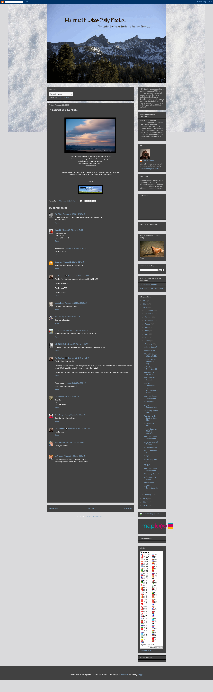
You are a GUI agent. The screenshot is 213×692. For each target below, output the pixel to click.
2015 (145, 301)
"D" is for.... (148, 465)
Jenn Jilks (58, 442)
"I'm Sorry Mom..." (151, 474)
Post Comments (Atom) (95, 516)
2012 (145, 499)
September (149, 320)
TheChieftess (60, 276)
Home (91, 508)
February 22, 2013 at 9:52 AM (78, 276)
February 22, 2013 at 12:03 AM (74, 214)
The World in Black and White (151, 288)
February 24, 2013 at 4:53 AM (73, 442)
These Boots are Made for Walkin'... (150, 431)
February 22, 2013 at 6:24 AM (73, 262)
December (149, 310)
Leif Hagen (59, 456)
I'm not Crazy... (150, 351)
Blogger (140, 675)
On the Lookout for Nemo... (150, 373)
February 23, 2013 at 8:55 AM (74, 415)
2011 (145, 502)
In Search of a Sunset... (149, 379)
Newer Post (54, 508)
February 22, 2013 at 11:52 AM (77, 330)
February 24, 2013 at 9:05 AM (74, 456)
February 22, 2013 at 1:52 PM (78, 358)
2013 (145, 307)
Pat (56, 317)
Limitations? (149, 483)
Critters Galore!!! (150, 347)
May (147, 334)
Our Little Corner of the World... (150, 355)
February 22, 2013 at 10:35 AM (76, 303)
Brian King (59, 415)
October (148, 317)
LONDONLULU (60, 344)
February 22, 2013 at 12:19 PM (77, 344)
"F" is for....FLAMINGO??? (151, 391)
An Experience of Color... (151, 443)
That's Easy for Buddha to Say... (150, 361)
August (148, 324)
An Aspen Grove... (151, 447)
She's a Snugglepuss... (151, 384)
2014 (145, 304)
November (149, 314)
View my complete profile (150, 169)
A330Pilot (124, 675)
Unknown (58, 262)
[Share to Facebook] (92, 201)
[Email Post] (80, 201)
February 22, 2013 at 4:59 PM (75, 383)
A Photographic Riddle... (150, 478)
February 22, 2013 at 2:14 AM (75, 248)
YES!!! (146, 456)
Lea (56, 397)
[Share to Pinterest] (94, 201)
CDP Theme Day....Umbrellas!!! (151, 488)
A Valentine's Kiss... (149, 424)
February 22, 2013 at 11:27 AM (69, 317)
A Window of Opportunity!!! (150, 368)
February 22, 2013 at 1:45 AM (72, 230)
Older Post (127, 508)
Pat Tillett (58, 214)
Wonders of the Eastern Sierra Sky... (150, 418)
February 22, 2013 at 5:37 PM (68, 397)
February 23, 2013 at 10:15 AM (79, 429)
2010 (145, 505)
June (147, 331)
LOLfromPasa (60, 330)
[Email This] (85, 201)
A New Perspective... (150, 406)
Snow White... (149, 402)
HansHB (58, 230)
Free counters (145, 650)
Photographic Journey (148, 284)
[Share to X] (90, 201)
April (147, 337)
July (146, 327)
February (148, 344)
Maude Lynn (59, 303)
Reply (57, 223)
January (148, 494)
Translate (66, 97)
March (147, 341)
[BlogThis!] (87, 201)
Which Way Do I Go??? (150, 460)
